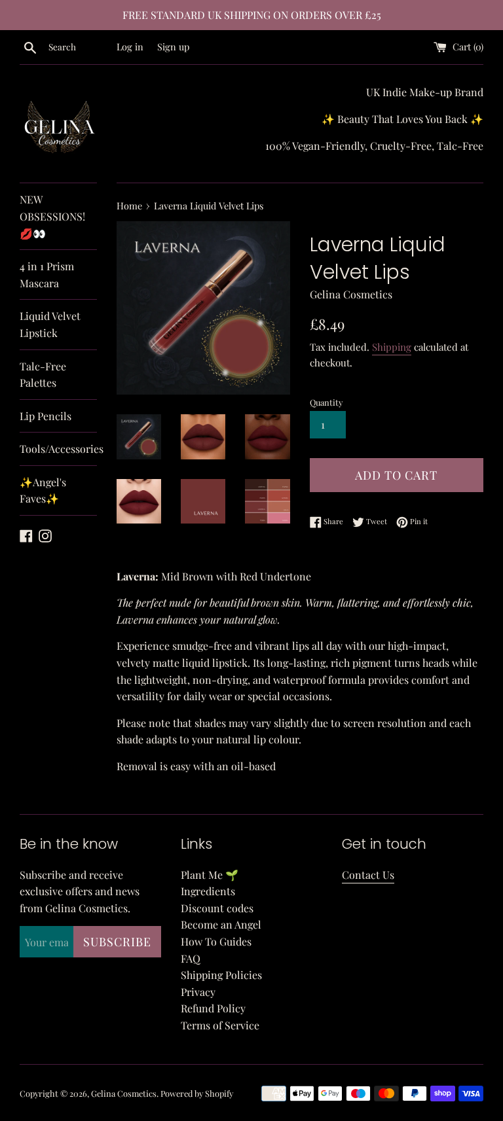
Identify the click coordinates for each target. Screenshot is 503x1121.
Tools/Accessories (58, 448)
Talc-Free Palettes (43, 374)
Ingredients (208, 891)
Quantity (326, 402)
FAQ (190, 958)
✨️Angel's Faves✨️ (43, 490)
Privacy (198, 992)
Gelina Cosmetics (124, 1093)
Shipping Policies (221, 975)
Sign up (173, 46)
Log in (130, 46)
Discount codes (217, 908)
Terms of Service (220, 1025)
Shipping (391, 346)
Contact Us (368, 874)
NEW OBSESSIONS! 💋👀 (52, 216)
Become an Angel (221, 924)
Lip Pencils (45, 416)
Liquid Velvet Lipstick (50, 324)
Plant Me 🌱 (209, 874)
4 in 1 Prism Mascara (47, 274)
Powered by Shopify (196, 1093)
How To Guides (216, 941)
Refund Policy (213, 1008)
